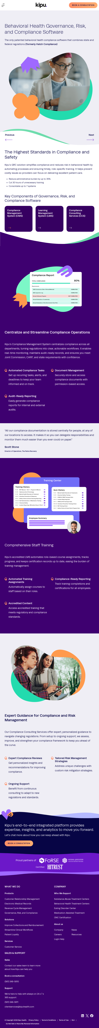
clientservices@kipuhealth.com (19, 1007)
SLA (73, 1020)
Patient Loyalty (12, 934)
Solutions (9, 919)
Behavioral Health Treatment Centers (71, 904)
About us (58, 924)
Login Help (59, 939)
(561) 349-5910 (12, 981)
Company (58, 930)
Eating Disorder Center (65, 908)
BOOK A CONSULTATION (19, 843)
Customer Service (13, 947)
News (74, 930)
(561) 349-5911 (11, 1002)
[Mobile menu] (3, 5)
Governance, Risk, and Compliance (21, 913)
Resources (77, 934)
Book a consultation (83, 5)
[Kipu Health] (41, 5)
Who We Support (62, 893)
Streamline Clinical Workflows (19, 930)
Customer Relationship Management (22, 899)
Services (9, 941)
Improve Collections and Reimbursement (24, 925)
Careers (58, 934)
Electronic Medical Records (18, 904)
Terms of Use (64, 1020)
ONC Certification (62, 917)
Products (9, 893)
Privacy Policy (34, 1020)
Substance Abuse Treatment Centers (71, 899)
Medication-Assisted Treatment (69, 913)
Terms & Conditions (49, 1020)
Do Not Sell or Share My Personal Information (22, 1024)
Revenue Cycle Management (18, 908)
